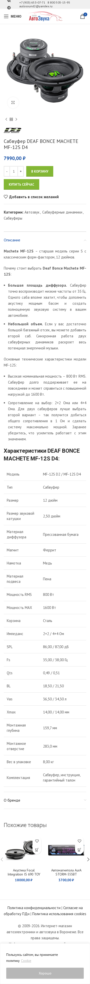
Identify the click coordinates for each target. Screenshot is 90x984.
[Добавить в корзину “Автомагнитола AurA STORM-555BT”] (79, 849)
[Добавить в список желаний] (36, 841)
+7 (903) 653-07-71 (32, 2)
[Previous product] (6, 119)
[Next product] (16, 119)
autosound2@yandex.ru (35, 6)
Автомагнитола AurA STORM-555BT (66, 872)
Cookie (26, 960)
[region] (45, 963)
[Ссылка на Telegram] (9, 8)
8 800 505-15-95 (59, 2)
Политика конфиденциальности (34, 907)
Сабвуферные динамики (62, 212)
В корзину (39, 171)
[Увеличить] (13, 102)
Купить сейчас (21, 184)
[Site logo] (45, 16)
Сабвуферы (13, 218)
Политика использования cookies (59, 913)
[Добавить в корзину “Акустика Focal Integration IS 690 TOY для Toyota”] (36, 849)
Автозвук (32, 212)
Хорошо (45, 973)
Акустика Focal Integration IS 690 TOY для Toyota (24, 874)
